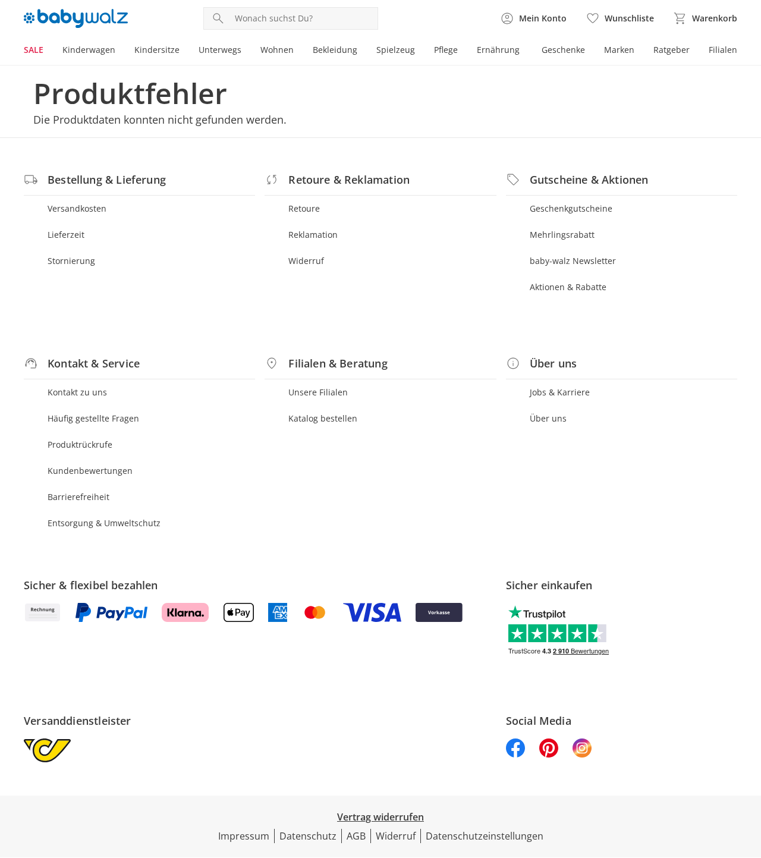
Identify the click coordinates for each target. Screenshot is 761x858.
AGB (356, 836)
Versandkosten (77, 208)
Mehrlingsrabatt (562, 234)
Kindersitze (157, 49)
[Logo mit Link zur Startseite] (76, 18)
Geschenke (563, 49)
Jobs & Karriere (560, 392)
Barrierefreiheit (78, 496)
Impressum (243, 836)
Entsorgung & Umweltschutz (104, 523)
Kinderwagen (88, 49)
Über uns (548, 418)
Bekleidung (335, 49)
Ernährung (498, 49)
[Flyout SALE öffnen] (48, 51)
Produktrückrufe (80, 444)
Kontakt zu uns (77, 392)
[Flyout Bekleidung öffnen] (362, 51)
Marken (619, 49)
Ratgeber (671, 49)
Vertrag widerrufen (380, 817)
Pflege (446, 49)
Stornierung (71, 260)
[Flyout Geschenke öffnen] (590, 51)
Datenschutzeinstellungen (484, 836)
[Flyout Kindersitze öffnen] (184, 51)
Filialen (723, 49)
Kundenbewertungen (90, 470)
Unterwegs (220, 49)
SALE (33, 49)
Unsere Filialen (318, 392)
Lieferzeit (66, 234)
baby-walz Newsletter (573, 260)
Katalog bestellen (322, 418)
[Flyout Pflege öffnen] (462, 51)
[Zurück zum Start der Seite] (746, 772)
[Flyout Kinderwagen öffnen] (120, 51)
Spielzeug (395, 49)
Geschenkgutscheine (571, 208)
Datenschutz (308, 836)
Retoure (304, 208)
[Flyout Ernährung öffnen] (524, 51)
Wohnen (277, 49)
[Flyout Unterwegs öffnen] (246, 51)
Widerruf (306, 260)
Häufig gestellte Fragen (93, 418)
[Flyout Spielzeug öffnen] (419, 51)
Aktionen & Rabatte (568, 287)
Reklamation (313, 234)
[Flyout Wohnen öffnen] (298, 51)
